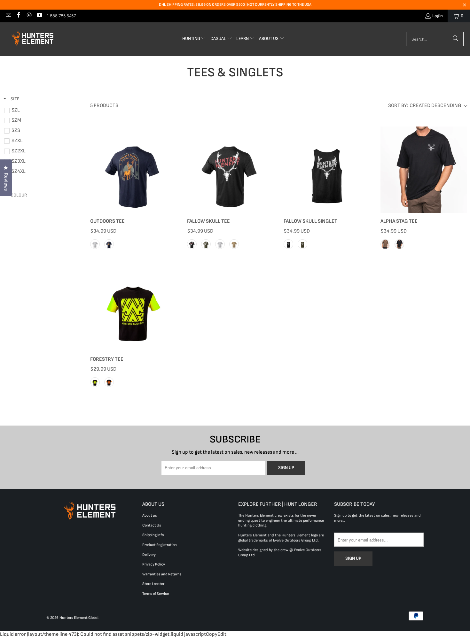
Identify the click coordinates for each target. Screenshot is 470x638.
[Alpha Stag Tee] (423, 170)
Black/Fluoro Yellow (95, 382)
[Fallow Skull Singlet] (327, 170)
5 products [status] (104, 106)
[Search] (456, 39)
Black (192, 244)
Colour (18, 195)
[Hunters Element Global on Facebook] (18, 16)
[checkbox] (40, 110)
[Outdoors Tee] (133, 170)
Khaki (385, 244)
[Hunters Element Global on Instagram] (29, 16)
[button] (194, 39)
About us (149, 515)
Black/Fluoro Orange (109, 382)
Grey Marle (95, 244)
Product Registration (159, 544)
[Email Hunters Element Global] (8, 16)
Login (437, 16)
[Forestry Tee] (133, 308)
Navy (109, 244)
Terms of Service (155, 593)
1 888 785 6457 (61, 16)
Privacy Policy (153, 564)
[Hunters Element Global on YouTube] (39, 16)
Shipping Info (153, 535)
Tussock (234, 244)
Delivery (149, 554)
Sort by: (424, 106)
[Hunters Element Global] (33, 39)
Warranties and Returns (162, 574)
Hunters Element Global (78, 617)
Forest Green (206, 244)
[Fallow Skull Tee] (230, 170)
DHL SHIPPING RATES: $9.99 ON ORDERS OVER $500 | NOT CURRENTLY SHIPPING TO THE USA (235, 4)
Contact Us (151, 525)
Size (14, 99)
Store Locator (153, 583)
